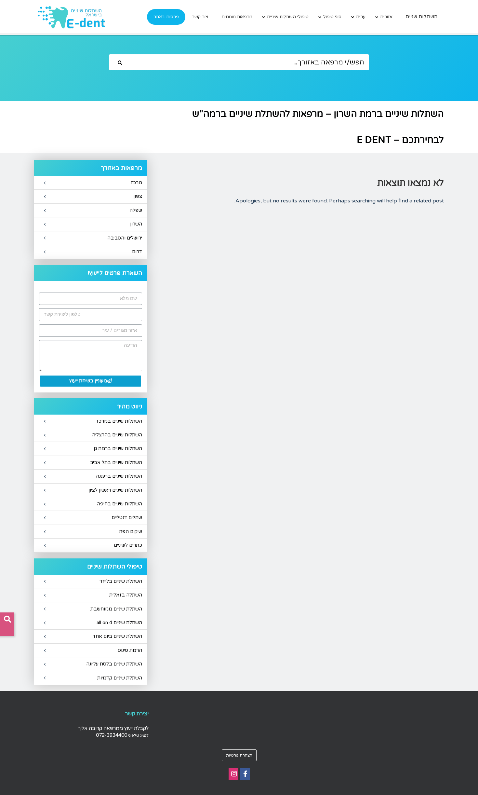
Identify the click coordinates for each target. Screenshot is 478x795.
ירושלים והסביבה (124, 238)
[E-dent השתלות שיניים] (71, 17)
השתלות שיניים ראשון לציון (115, 490)
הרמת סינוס (130, 650)
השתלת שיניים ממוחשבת (116, 609)
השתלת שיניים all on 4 (119, 622)
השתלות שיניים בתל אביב (116, 462)
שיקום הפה (130, 531)
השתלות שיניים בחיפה (119, 504)
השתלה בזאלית (125, 595)
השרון (136, 224)
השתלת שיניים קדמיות (119, 678)
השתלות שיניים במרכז (119, 421)
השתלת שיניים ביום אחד (117, 636)
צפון (137, 196)
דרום (137, 251)
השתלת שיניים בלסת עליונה (114, 664)
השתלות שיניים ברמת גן (118, 448)
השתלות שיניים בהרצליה (117, 435)
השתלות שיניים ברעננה (119, 476)
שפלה (135, 210)
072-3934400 (111, 735)
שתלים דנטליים (127, 517)
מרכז (136, 182)
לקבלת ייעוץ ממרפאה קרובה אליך (113, 728)
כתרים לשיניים (128, 545)
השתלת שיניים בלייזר (121, 581)
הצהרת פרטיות (239, 755)
